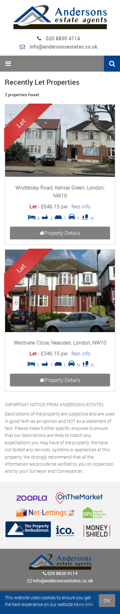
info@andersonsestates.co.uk (63, 46)
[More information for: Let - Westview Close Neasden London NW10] (60, 330)
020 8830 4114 (62, 38)
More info (83, 604)
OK (107, 600)
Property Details (62, 233)
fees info (81, 206)
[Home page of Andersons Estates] (60, 17)
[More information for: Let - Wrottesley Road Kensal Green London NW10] (60, 175)
